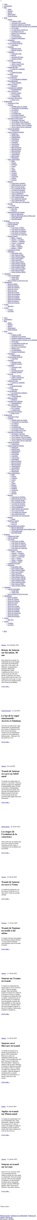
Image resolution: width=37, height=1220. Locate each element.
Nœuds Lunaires (13, 236)
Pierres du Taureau (13, 286)
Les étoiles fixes (16, 113)
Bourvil (13, 55)
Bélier (13, 161)
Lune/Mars (14, 142)
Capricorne (14, 176)
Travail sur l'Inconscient (15, 98)
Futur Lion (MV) (16, 260)
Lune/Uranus (15, 144)
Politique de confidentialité (19, 1215)
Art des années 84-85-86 (15, 43)
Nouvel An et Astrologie (18, 33)
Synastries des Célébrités (15, 88)
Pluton (13, 205)
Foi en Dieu (14, 28)
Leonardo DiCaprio (17, 57)
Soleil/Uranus (15, 135)
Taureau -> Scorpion (17, 239)
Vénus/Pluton (15, 154)
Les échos (11, 311)
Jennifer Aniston (16, 93)
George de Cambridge (18, 69)
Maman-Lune (15, 35)
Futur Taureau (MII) (17, 255)
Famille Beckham (16, 72)
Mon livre (10, 306)
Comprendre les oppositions (19, 108)
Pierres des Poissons (14, 303)
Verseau (13, 178)
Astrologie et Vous (13, 103)
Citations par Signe (13, 222)
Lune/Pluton (15, 146)
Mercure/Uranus (16, 149)
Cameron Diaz (15, 96)
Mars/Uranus (15, 156)
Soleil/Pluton (15, 139)
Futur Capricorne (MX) (18, 268)
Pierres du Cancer (13, 289)
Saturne (10, 13)
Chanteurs (11, 47)
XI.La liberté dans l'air (18, 200)
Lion (12, 168)
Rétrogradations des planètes (16, 212)
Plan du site (9, 1217)
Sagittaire (14, 175)
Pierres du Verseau (13, 301)
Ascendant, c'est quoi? (18, 120)
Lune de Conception (14, 275)
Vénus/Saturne (15, 152)
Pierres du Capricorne (14, 299)
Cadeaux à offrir (16, 21)
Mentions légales (5, 1215)
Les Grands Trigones (17, 115)
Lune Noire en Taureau (18, 229)
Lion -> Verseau (16, 245)
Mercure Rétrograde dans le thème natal (23, 216)
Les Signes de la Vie (17, 31)
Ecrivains (10, 60)
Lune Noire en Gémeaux (18, 231)
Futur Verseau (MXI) (17, 270)
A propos (10, 105)
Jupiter (10, 9)
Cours (5, 4)
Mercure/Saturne (16, 147)
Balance (13, 171)
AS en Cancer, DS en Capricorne (21, 127)
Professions (11, 251)
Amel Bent (14, 45)
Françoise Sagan (16, 65)
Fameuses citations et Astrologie (21, 24)
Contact (6, 308)
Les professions (12, 77)
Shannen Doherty (16, 59)
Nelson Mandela (16, 83)
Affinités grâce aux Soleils (19, 106)
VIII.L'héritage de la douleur (19, 195)
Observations (11, 14)
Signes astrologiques (14, 159)
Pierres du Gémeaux (14, 287)
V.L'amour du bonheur (18, 190)
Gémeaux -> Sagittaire (18, 241)
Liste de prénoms (13, 224)
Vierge (13, 170)
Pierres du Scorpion (13, 296)
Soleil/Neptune (15, 137)
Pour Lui (14, 210)
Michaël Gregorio (16, 50)
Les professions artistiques (19, 79)
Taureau (13, 163)
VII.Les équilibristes (17, 193)
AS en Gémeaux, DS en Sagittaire (21, 125)
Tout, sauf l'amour (13, 91)
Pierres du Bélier (13, 284)
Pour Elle (14, 209)
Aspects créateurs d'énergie (16, 132)
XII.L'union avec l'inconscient (20, 202)
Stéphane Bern (15, 42)
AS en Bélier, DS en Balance (20, 122)
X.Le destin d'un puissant (19, 199)
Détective (14, 86)
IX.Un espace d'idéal (17, 197)
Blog (5, 7)
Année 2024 (15, 279)
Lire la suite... (5, 686)
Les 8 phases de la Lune (18, 117)
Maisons (10, 181)
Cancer (13, 166)
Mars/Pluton (15, 158)
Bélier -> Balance (16, 238)
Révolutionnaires (13, 81)
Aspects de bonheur (13, 129)
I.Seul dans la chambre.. (18, 183)
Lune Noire (11, 226)
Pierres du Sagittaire (14, 297)
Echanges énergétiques (18, 38)
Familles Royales (13, 67)
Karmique (7, 221)
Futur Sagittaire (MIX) (18, 267)
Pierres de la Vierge (13, 292)
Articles (10, 19)
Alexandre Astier (16, 54)
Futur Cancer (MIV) (17, 258)
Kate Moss (14, 76)
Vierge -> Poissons (17, 246)
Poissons (14, 180)
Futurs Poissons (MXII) (18, 272)
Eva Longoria (15, 94)
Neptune (10, 11)
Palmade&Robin (16, 89)
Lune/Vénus (15, 141)
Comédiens (11, 52)
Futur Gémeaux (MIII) (18, 257)
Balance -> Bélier (16, 248)
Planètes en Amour (13, 207)
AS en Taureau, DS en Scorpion (21, 123)
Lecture (6, 304)
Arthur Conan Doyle (17, 64)
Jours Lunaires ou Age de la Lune (18, 280)
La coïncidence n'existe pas (19, 30)
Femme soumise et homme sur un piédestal (24, 26)
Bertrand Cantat (16, 48)
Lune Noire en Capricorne (19, 234)
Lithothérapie (8, 282)
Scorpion (14, 173)
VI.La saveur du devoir (18, 192)
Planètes (10, 204)
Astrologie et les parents (18, 23)
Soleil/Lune (14, 134)
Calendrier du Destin (14, 250)
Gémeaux (14, 164)
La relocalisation (16, 36)
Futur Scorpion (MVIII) (18, 265)
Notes (5, 18)
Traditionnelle (8, 101)
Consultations (8, 6)
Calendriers (7, 274)
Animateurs (11, 40)
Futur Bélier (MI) (16, 253)
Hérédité (10, 71)
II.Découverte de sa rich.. (18, 185)
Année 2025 (15, 277)
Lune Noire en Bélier (17, 228)
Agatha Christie (16, 62)
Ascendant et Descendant (15, 118)
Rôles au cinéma (12, 84)
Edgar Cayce (15, 100)
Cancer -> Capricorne (17, 243)
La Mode (10, 74)
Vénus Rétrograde (16, 217)
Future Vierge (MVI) (17, 262)
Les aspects (14, 112)
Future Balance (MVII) (18, 263)
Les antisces (15, 110)
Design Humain (12, 16)
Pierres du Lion (12, 291)
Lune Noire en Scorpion (18, 233)
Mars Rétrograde (16, 219)
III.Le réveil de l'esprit (18, 187)
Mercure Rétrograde (17, 214)
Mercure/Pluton (16, 151)
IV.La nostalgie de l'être (18, 188)
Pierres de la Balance (14, 294)
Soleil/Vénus (15, 130)
